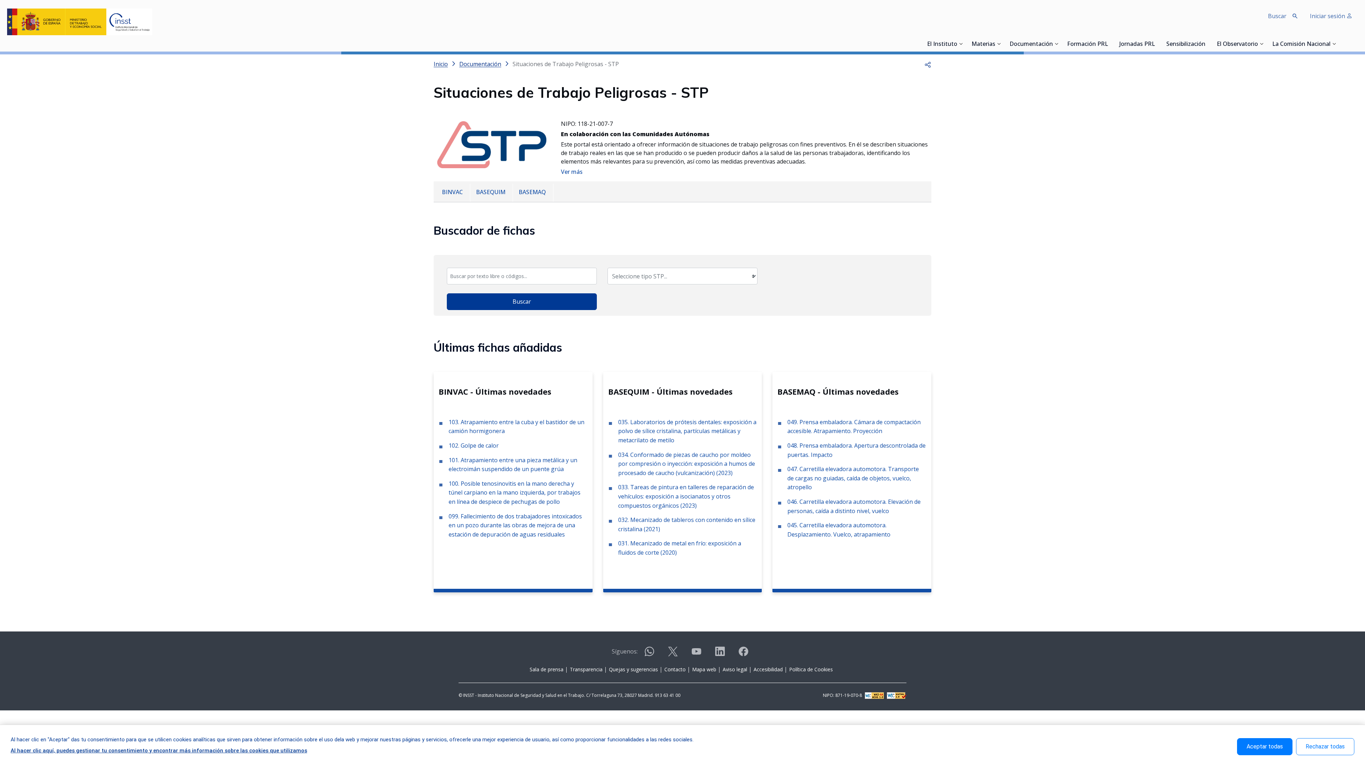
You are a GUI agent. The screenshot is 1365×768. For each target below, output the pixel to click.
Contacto (675, 669)
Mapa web (704, 669)
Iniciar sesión (1328, 16)
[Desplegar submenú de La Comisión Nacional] (1334, 43)
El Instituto (942, 44)
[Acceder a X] (673, 654)
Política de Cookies (811, 669)
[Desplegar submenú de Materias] (998, 43)
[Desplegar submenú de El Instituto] (960, 43)
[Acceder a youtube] (696, 654)
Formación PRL (1087, 44)
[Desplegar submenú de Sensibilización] (1207, 43)
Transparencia (586, 669)
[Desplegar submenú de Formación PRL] (1110, 43)
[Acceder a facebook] (743, 654)
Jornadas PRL (1137, 44)
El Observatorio (1237, 44)
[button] (927, 64)
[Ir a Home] (79, 22)
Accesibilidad (768, 669)
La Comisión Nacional (1301, 44)
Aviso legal (735, 669)
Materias (983, 44)
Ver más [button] (572, 172)
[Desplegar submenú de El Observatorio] (1261, 43)
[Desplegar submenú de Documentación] (1056, 43)
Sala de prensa (546, 669)
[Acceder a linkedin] (720, 654)
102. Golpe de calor (474, 445)
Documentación (1031, 44)
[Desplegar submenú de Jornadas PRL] (1157, 43)
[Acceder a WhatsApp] (649, 654)
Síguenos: (625, 651)
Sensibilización (1185, 44)
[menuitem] (453, 193)
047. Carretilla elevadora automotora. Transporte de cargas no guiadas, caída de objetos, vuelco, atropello (853, 478)
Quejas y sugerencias (633, 669)
